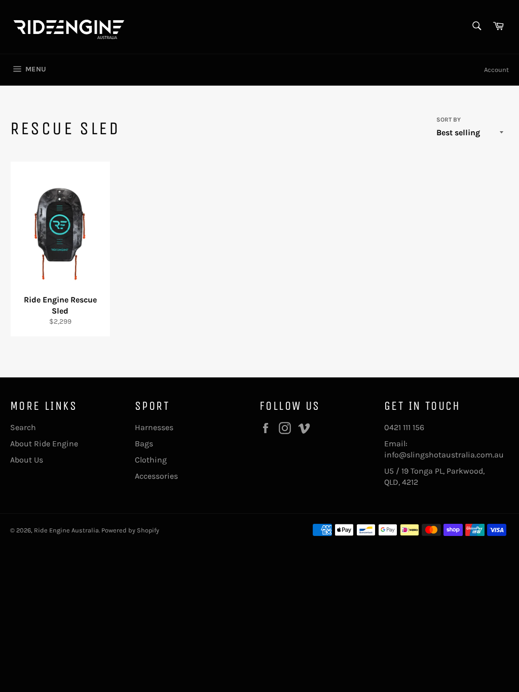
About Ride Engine (44, 443)
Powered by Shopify (130, 530)
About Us (26, 460)
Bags (144, 443)
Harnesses (154, 427)
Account (496, 69)
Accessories (156, 476)
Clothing (151, 460)
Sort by (448, 119)
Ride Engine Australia (66, 530)
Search (23, 427)
